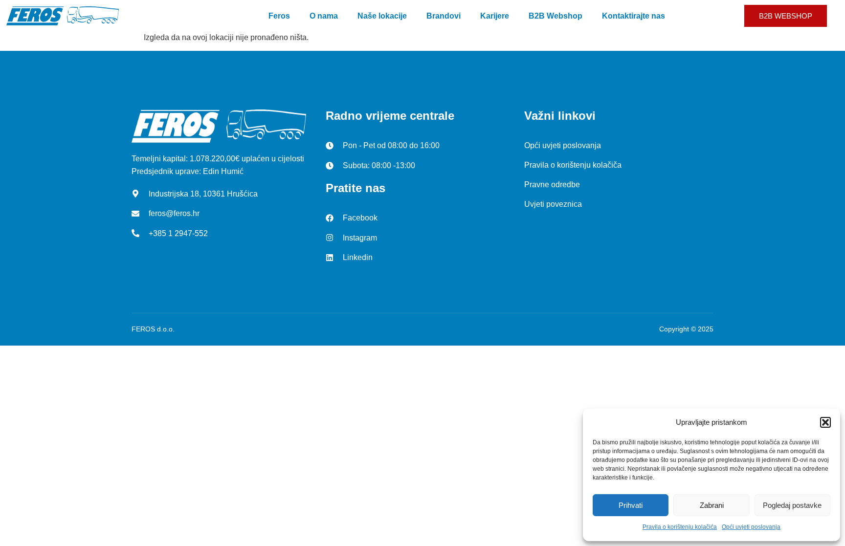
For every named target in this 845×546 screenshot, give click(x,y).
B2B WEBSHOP (785, 16)
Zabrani (712, 505)
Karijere (494, 16)
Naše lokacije (382, 16)
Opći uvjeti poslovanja (751, 527)
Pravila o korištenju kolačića (680, 527)
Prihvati (631, 505)
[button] (825, 422)
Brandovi (443, 16)
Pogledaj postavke (792, 505)
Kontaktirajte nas (633, 16)
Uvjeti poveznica (553, 204)
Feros (279, 16)
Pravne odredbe (552, 184)
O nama (324, 16)
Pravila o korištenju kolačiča (573, 165)
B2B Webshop (555, 16)
